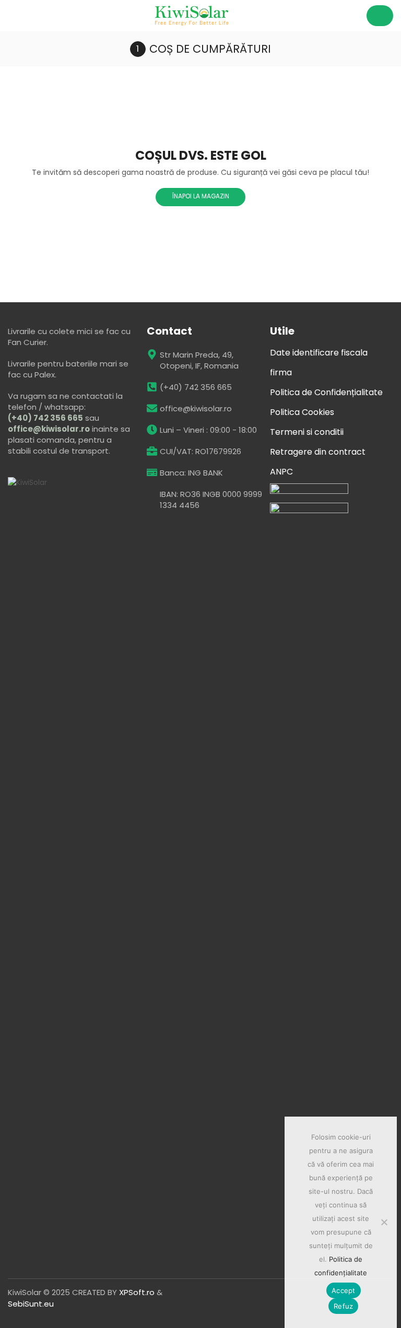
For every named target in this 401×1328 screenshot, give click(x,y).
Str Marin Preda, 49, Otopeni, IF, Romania (199, 360)
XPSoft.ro (137, 1292)
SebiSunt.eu (31, 1303)
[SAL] (309, 511)
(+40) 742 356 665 (45, 417)
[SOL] (309, 492)
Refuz (343, 1306)
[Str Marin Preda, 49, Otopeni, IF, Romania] (152, 354)
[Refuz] (384, 1222)
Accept (344, 1290)
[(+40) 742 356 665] (152, 387)
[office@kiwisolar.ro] (152, 408)
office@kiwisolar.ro (49, 428)
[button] (12, 15)
